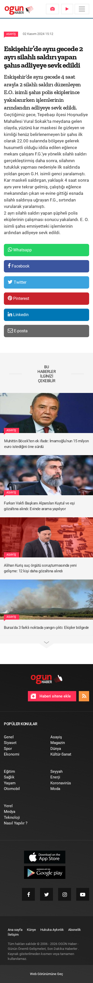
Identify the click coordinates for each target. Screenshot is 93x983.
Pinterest (20, 298)
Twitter (19, 282)
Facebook (20, 266)
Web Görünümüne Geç (46, 974)
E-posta (20, 330)
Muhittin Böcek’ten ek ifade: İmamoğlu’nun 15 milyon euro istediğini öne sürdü (46, 444)
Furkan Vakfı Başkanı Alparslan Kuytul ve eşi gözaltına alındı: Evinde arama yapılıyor (39, 506)
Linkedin (20, 314)
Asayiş (11, 34)
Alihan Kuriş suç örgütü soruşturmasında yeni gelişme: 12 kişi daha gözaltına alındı (40, 568)
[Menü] (82, 9)
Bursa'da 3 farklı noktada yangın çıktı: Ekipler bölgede (46, 627)
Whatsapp (22, 249)
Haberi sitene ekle (54, 696)
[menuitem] (52, 9)
